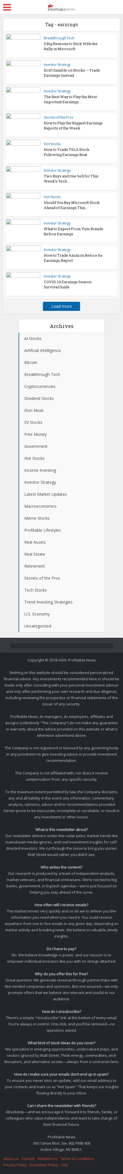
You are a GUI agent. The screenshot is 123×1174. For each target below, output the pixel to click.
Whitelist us (47, 1158)
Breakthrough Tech (59, 38)
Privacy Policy (15, 1164)
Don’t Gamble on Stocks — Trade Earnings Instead (72, 73)
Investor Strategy (57, 64)
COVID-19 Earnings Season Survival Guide (68, 284)
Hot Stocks (52, 143)
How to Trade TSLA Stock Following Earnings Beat (67, 152)
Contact (28, 1158)
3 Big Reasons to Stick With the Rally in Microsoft (71, 46)
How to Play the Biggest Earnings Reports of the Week (73, 125)
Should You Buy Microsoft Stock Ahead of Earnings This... (72, 205)
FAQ (64, 1164)
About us (11, 1158)
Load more (61, 306)
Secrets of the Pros (58, 117)
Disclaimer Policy (43, 1164)
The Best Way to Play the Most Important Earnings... (70, 99)
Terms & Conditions (77, 1158)
